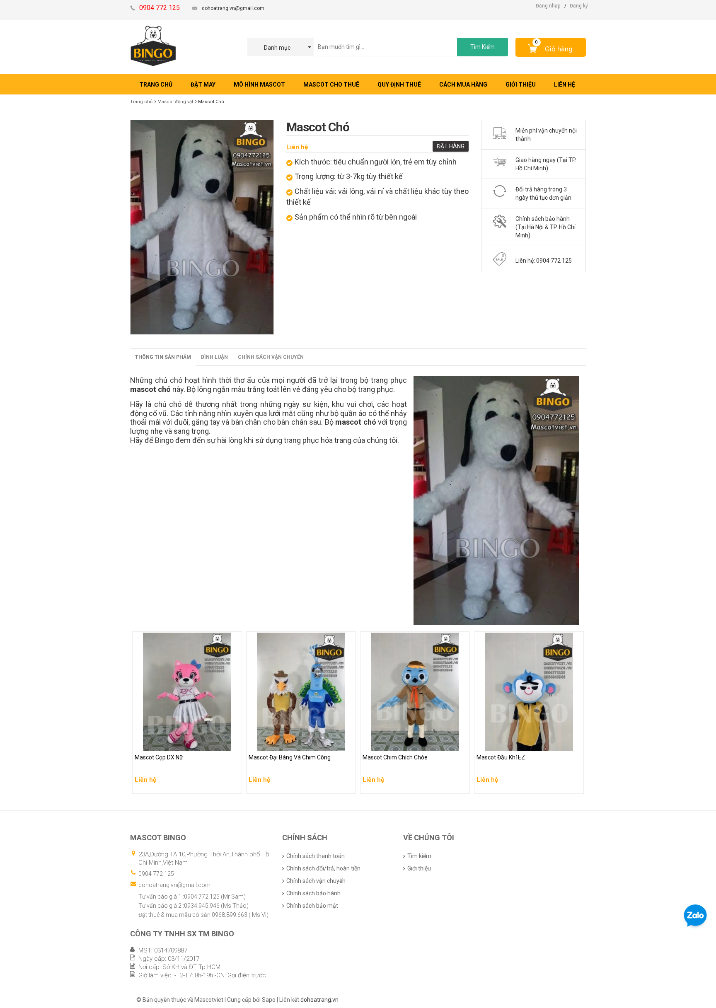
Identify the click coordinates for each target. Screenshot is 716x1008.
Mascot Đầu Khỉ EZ (502, 742)
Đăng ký (579, 6)
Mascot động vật (175, 101)
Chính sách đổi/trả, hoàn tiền (323, 868)
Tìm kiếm (419, 856)
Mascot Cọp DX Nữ (159, 742)
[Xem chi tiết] (233, 784)
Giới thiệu (419, 868)
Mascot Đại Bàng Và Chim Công (291, 742)
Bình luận (214, 357)
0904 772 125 (156, 873)
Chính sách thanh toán (315, 856)
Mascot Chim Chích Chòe (396, 742)
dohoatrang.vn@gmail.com (233, 8)
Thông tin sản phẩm (163, 357)
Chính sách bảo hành (313, 893)
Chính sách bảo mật (312, 905)
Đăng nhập (548, 6)
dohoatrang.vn (319, 999)
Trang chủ (141, 101)
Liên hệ (297, 147)
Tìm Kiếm (482, 47)
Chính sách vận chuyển (271, 357)
